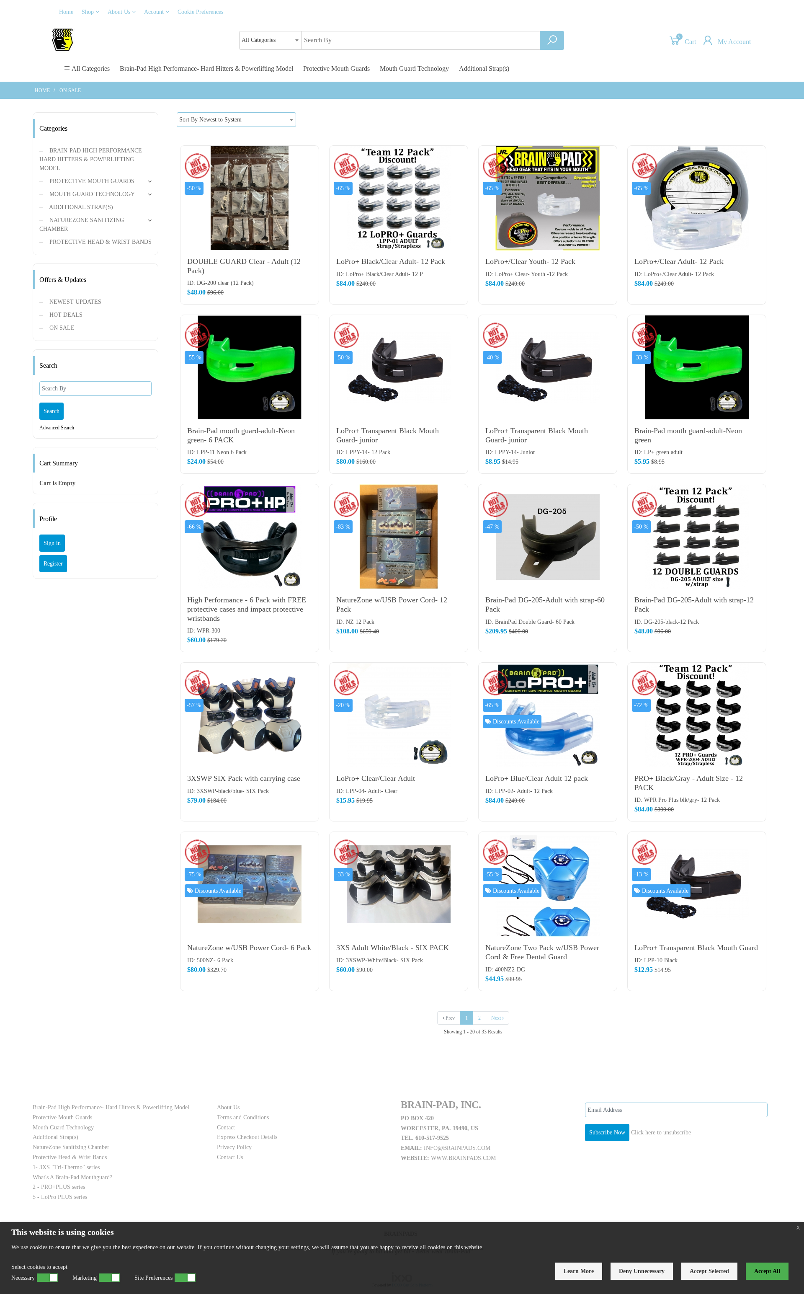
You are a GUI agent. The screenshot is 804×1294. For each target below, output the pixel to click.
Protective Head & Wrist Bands (100, 242)
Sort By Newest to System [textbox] (210, 119)
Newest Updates (74, 302)
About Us (120, 12)
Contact (226, 1127)
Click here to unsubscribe (661, 1132)
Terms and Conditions (243, 1117)
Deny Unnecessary (642, 1271)
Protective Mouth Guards (336, 68)
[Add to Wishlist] (308, 191)
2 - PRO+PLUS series (59, 1187)
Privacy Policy (234, 1147)
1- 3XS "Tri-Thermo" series (66, 1167)
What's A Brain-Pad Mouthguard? (72, 1177)
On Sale (70, 90)
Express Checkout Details (247, 1137)
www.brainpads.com (463, 1158)
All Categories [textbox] (259, 40)
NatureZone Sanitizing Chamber (81, 224)
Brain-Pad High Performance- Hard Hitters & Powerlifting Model (206, 68)
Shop (88, 12)
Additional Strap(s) (484, 68)
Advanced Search (56, 428)
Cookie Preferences (200, 12)
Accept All (767, 1271)
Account (154, 12)
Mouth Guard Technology (414, 68)
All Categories (90, 68)
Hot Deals (65, 315)
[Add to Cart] (308, 158)
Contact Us (230, 1157)
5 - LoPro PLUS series (60, 1197)
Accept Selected (709, 1271)
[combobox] (271, 40)
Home (66, 12)
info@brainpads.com (457, 1148)
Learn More (579, 1271)
